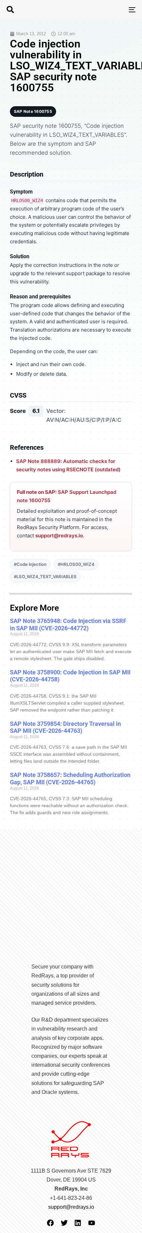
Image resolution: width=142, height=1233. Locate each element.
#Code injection (30, 564)
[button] (10, 9)
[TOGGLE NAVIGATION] (113, 9)
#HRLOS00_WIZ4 (76, 564)
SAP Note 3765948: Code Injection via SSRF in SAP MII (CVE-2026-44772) (68, 624)
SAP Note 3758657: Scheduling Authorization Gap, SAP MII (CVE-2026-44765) (70, 778)
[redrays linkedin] (77, 1222)
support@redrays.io (59, 535)
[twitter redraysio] (64, 1222)
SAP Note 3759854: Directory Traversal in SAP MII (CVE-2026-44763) (65, 727)
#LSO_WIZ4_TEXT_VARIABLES (45, 576)
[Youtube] (91, 1222)
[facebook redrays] (50, 1222)
